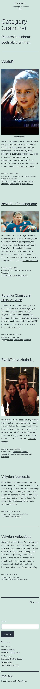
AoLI (8, 181)
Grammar (4, 179)
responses (27, 340)
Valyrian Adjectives (16, 536)
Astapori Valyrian (17, 181)
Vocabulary (13, 179)
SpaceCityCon (26, 454)
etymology (5, 184)
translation (5, 457)
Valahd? (7, 61)
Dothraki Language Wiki (10, 653)
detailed (31, 181)
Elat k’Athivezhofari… (17, 360)
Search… (4, 622)
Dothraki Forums (8, 649)
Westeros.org (6, 662)
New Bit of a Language (19, 204)
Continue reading (26, 166)
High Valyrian (14, 184)
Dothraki (20, 3)
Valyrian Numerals (15, 477)
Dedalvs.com (6, 646)
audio (26, 181)
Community (17, 452)
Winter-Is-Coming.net (10, 665)
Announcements (18, 176)
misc (24, 184)
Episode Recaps (30, 176)
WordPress (22, 681)
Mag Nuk (17, 275)
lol (20, 184)
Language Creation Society (12, 659)
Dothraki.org (6, 656)
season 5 (29, 184)
